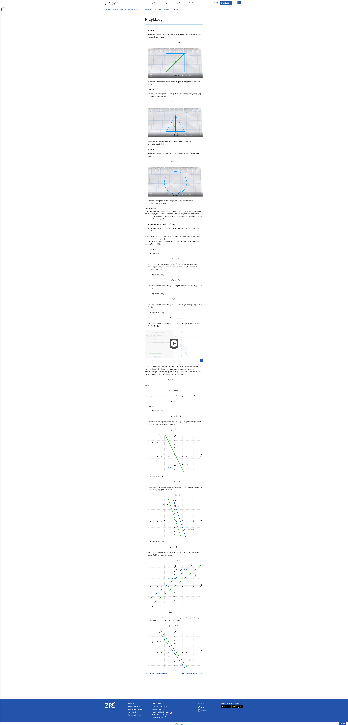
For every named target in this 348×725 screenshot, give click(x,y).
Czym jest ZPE (132, 712)
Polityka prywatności (135, 709)
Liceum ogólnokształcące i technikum (129, 9)
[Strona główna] (116, 705)
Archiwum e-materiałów (159, 706)
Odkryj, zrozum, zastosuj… (162, 9)
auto (191, 75)
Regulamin (131, 703)
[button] (217, 3)
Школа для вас (156, 703)
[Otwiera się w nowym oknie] (226, 707)
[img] (175, 453)
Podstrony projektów (158, 709)
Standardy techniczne (135, 715)
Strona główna (111, 9)
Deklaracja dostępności (135, 706)
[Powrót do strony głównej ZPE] (111, 3)
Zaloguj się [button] (225, 3)
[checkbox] (154, 75)
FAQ (214, 3)
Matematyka (147, 9)
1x (196, 75)
